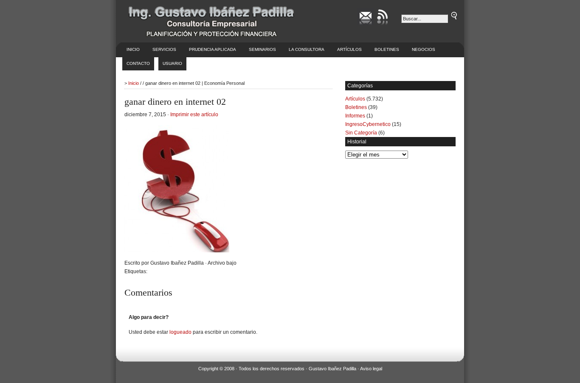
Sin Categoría (361, 133)
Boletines (386, 49)
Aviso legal (371, 368)
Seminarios (262, 49)
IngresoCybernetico (368, 124)
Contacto (138, 63)
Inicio (133, 49)
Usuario (172, 63)
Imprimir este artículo (194, 114)
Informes (355, 116)
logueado (180, 332)
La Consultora (306, 49)
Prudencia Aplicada (212, 49)
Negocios (423, 49)
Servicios (164, 49)
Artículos (349, 49)
